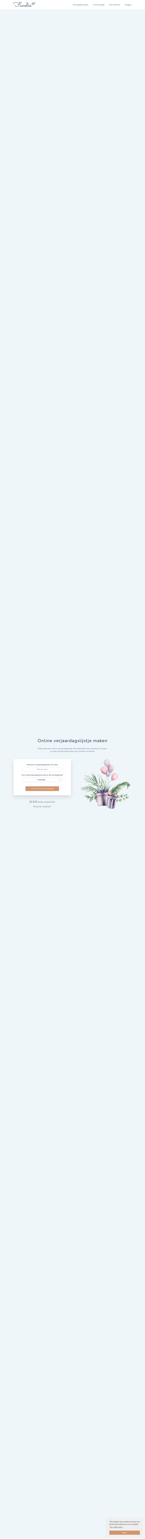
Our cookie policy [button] (116, 1527)
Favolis (22, 5)
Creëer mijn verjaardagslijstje (42, 789)
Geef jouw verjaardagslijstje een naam (42, 765)
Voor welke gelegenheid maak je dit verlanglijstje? (42, 775)
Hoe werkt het (114, 5)
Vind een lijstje (98, 5)
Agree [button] (124, 1532)
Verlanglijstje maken (80, 5)
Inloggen (128, 5)
